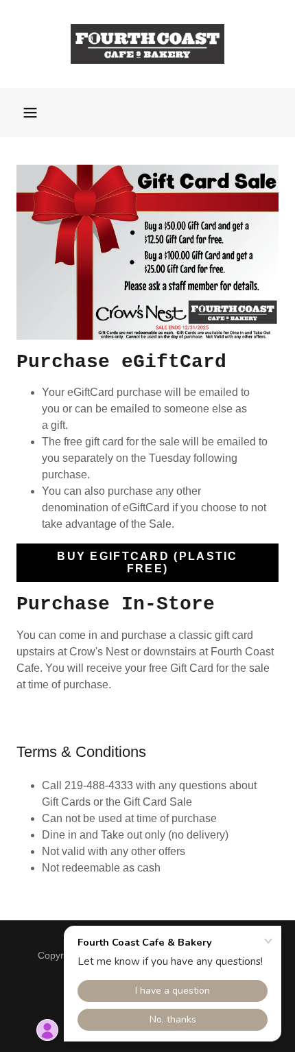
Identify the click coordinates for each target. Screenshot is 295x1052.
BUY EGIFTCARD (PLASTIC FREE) (147, 562)
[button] (30, 112)
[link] (147, 43)
